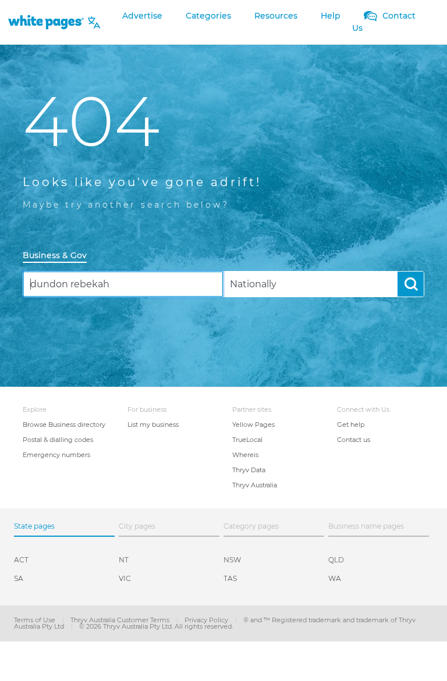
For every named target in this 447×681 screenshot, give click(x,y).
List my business (153, 424)
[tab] (59, 256)
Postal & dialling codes (58, 440)
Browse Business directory (64, 424)
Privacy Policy (207, 620)
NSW (232, 559)
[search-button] (411, 284)
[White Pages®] (46, 22)
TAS (230, 578)
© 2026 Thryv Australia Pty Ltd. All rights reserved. (156, 626)
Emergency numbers (56, 455)
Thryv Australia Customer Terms (120, 620)
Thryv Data (248, 470)
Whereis (245, 455)
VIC (125, 578)
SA (18, 578)
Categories (208, 15)
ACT (21, 559)
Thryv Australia (254, 485)
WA (334, 578)
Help (330, 15)
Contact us (353, 440)
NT (124, 559)
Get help (350, 424)
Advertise (142, 15)
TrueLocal (247, 440)
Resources (275, 15)
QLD (336, 559)
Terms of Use (35, 620)
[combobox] (123, 284)
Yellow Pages (253, 424)
